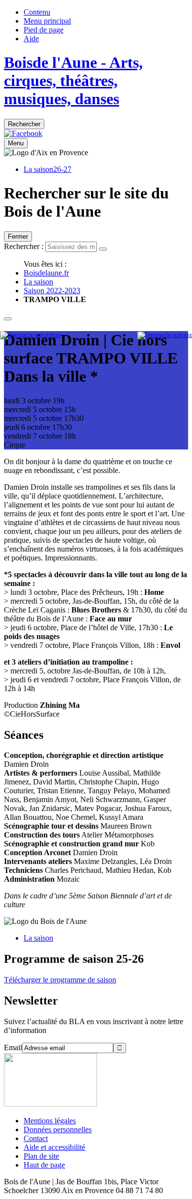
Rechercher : (23, 246)
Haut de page (44, 1165)
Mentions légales (50, 1120)
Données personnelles (58, 1129)
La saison (38, 282)
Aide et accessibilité (54, 1147)
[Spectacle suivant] (164, 335)
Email (13, 1047)
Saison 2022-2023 (52, 290)
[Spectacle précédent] (30, 335)
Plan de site (41, 1156)
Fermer (18, 236)
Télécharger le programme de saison (60, 980)
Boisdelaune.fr (46, 273)
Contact (36, 1138)
